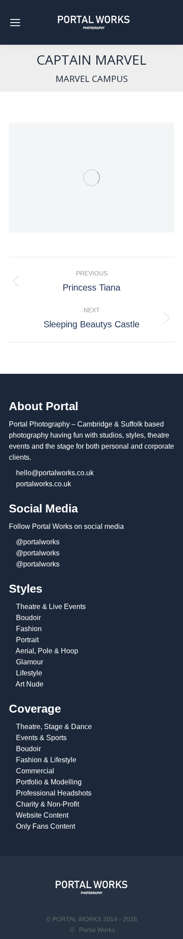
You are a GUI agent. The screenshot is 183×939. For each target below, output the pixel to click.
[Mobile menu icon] (15, 22)
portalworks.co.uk (43, 484)
